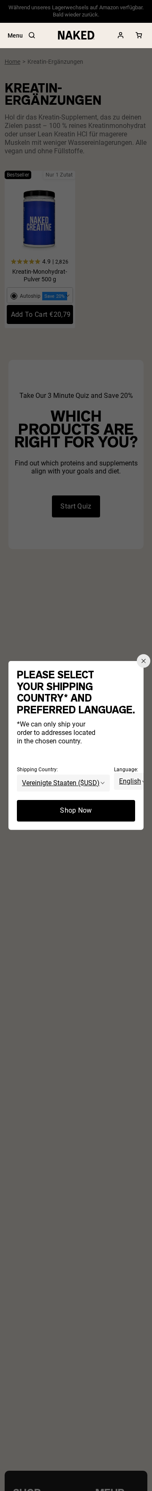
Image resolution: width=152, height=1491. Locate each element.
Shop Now (76, 810)
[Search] (31, 35)
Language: (126, 770)
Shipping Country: (37, 770)
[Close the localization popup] (143, 661)
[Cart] (139, 35)
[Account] (120, 35)
